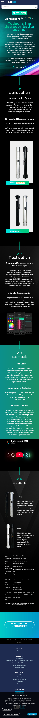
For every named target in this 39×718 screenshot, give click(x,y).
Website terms (19, 667)
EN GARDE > (19, 68)
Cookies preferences (19, 665)
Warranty (19, 681)
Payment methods (19, 679)
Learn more (22, 705)
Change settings (11, 714)
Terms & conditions (12, 660)
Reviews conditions (26, 660)
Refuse (7, 709)
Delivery (19, 677)
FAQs (19, 674)
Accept (32, 714)
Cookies (25, 663)
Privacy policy (16, 663)
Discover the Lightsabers (19, 624)
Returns (19, 684)
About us (19, 658)
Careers (19, 651)
